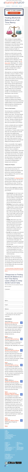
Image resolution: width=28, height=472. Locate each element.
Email (6, 304)
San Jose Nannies (8, 449)
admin (6, 419)
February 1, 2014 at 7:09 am (12, 394)
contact (20, 0)
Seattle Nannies (20, 449)
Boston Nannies (8, 438)
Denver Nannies (8, 450)
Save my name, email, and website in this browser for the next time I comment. (14, 315)
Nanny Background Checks (10, 447)
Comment (7, 289)
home (6, 430)
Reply (6, 336)
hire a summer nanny (9, 434)
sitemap (6, 443)
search (8, 6)
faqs (17, 444)
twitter (6, 446)
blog (20, 6)
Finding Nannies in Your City (10, 435)
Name (6, 300)
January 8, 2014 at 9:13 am (11, 322)
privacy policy (8, 444)
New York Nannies (20, 447)
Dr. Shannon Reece (18, 178)
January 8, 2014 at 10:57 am (12, 339)
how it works (12, 0)
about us (18, 442)
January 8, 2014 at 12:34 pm (12, 350)
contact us (7, 442)
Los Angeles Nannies (9, 436)
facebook (7, 445)
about (16, 0)
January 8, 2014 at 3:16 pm (11, 381)
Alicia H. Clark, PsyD (10, 393)
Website (7, 309)
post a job (14, 6)
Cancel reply (15, 283)
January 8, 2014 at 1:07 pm (11, 365)
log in (7, 0)
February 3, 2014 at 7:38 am (12, 420)
